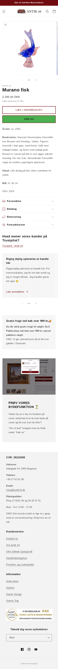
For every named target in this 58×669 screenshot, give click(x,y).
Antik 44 (28, 663)
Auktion (10, 587)
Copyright (34, 663)
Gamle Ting (12, 600)
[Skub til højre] (35, 80)
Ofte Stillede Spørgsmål (19, 551)
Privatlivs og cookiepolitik (20, 564)
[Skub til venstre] (22, 80)
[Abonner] (48, 637)
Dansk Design (14, 594)
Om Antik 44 (13, 545)
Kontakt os (12, 538)
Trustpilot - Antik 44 (12, 246)
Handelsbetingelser (16, 558)
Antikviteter (12, 581)
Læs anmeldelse (15, 291)
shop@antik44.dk (15, 490)
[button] (3, 11)
